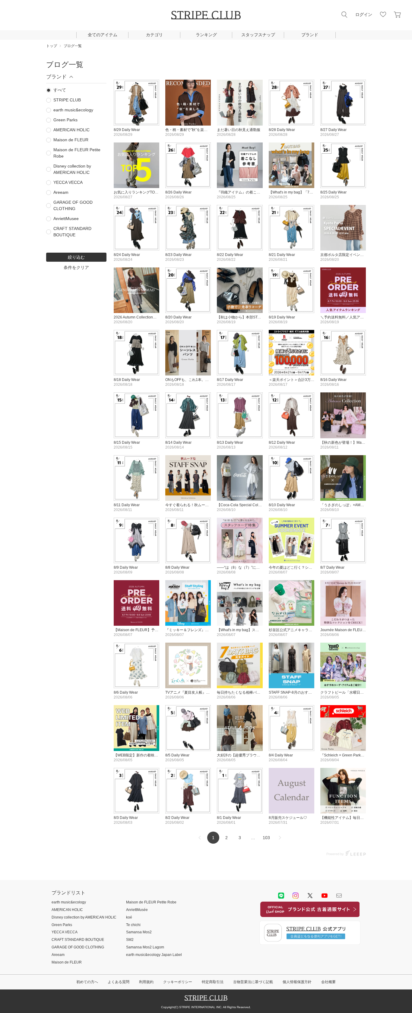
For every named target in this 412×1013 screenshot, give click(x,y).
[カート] (397, 14)
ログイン (363, 14)
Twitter (310, 896)
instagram (296, 896)
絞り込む (76, 257)
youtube (325, 896)
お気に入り (383, 14)
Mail (339, 896)
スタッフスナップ (258, 34)
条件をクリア (76, 267)
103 (266, 837)
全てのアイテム (102, 34)
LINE (281, 896)
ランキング (206, 34)
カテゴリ (154, 34)
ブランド (309, 34)
